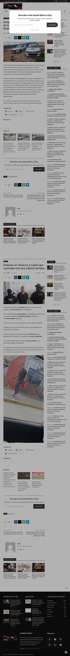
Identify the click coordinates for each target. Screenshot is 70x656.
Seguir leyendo (35, 29)
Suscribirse (52, 25)
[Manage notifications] (66, 652)
